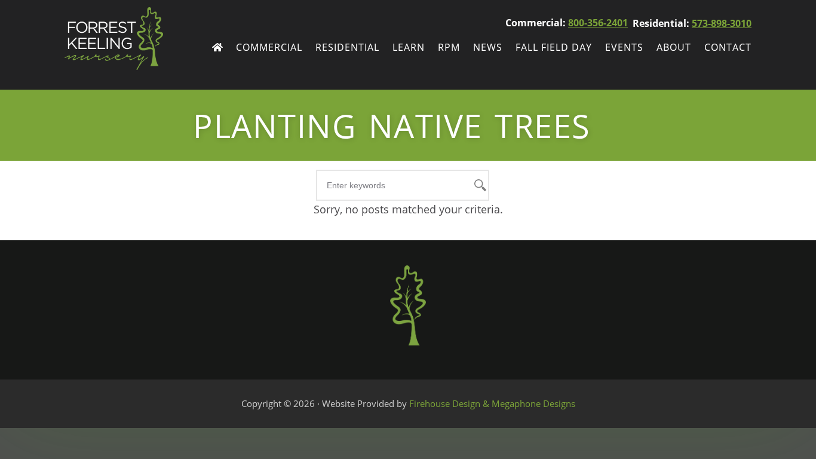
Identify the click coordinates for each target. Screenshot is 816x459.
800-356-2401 (598, 22)
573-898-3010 (721, 23)
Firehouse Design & (450, 403)
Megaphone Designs (533, 403)
